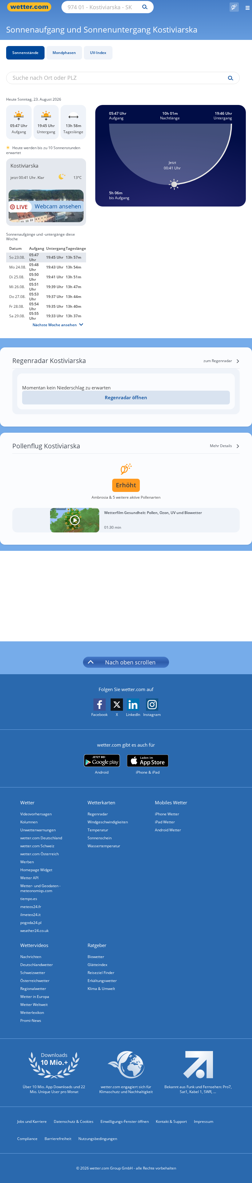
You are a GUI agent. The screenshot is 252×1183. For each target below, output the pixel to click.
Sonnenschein (100, 838)
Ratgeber (97, 945)
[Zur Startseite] (30, 7)
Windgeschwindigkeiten (108, 822)
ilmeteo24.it (30, 914)
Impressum (203, 1121)
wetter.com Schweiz (37, 846)
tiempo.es (28, 898)
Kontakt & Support (171, 1121)
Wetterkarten (101, 802)
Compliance (27, 1138)
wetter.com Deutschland (41, 838)
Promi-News (30, 1020)
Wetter (27, 802)
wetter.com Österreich (39, 853)
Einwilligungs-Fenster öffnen (124, 1121)
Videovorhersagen (36, 814)
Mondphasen (64, 52)
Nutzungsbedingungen (97, 1138)
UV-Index (98, 52)
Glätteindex (97, 964)
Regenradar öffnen (126, 397)
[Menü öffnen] (245, 7)
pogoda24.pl (30, 922)
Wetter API (29, 877)
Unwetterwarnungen (38, 830)
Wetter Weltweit (34, 1004)
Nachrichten (30, 956)
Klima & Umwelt (101, 988)
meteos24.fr (30, 906)
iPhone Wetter (167, 814)
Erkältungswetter (102, 980)
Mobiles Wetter (171, 802)
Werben (27, 861)
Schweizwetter (32, 972)
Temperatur (98, 830)
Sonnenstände (25, 52)
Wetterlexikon (32, 1012)
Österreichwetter (34, 980)
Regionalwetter (33, 988)
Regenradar (98, 814)
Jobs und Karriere (32, 1121)
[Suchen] (143, 7)
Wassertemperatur (104, 846)
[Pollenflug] (234, 7)
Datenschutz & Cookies (73, 1121)
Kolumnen (28, 822)
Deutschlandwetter (36, 964)
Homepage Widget (36, 869)
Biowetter (96, 956)
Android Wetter (168, 830)
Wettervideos (34, 945)
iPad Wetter (165, 822)
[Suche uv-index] (229, 78)
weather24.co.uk (34, 930)
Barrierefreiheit (58, 1138)
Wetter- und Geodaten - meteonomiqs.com (40, 888)
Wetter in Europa (34, 996)
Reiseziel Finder (101, 972)
